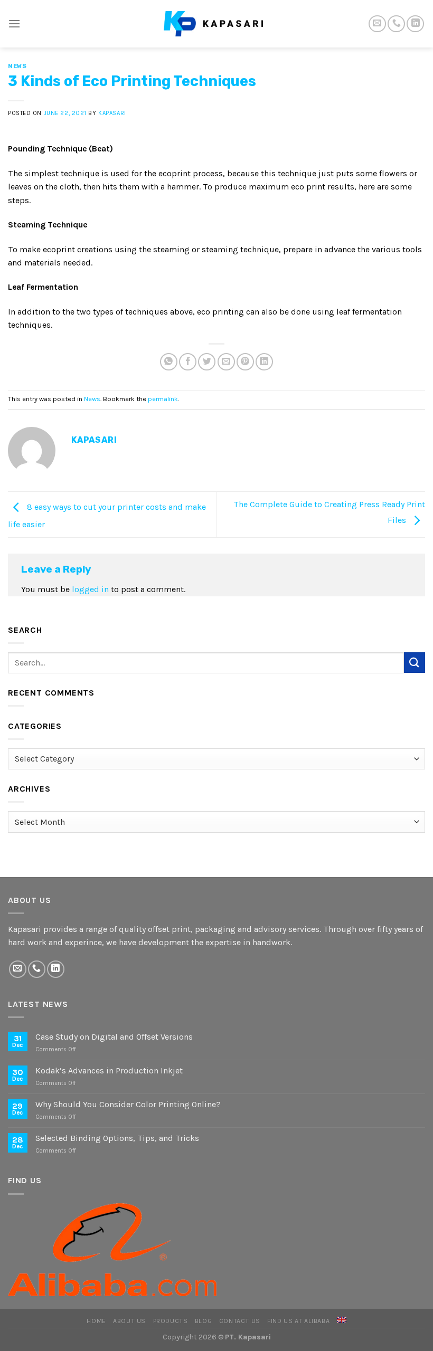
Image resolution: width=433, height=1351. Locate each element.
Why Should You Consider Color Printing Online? (128, 1104)
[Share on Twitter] (206, 361)
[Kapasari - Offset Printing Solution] (216, 23)
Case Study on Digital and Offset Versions (114, 1037)
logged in (90, 589)
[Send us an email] (377, 24)
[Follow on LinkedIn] (415, 24)
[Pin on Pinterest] (245, 361)
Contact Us (239, 1321)
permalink (163, 399)
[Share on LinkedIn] (264, 361)
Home (96, 1321)
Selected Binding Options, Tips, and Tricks (117, 1138)
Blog (203, 1321)
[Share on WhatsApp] (168, 361)
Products (170, 1321)
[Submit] (414, 662)
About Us (129, 1321)
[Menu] (14, 23)
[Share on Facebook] (187, 361)
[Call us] (396, 24)
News (17, 66)
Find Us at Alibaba (298, 1321)
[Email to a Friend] (226, 361)
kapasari (112, 113)
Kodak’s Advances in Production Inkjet (109, 1070)
